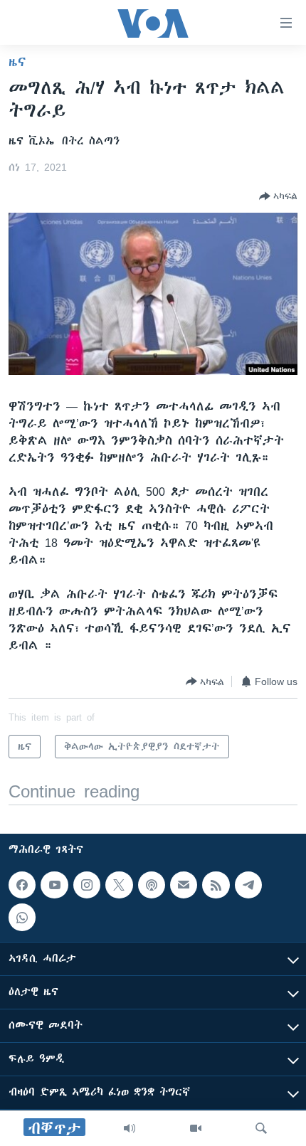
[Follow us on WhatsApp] (22, 916)
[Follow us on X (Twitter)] (118, 884)
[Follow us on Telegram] (248, 884)
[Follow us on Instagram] (86, 884)
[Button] (278, 196)
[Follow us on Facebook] (22, 884)
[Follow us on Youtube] (54, 884)
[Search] (261, 1128)
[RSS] (215, 884)
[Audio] (129, 1128)
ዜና (17, 62)
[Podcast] (151, 884)
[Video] (195, 1128)
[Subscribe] (183, 884)
